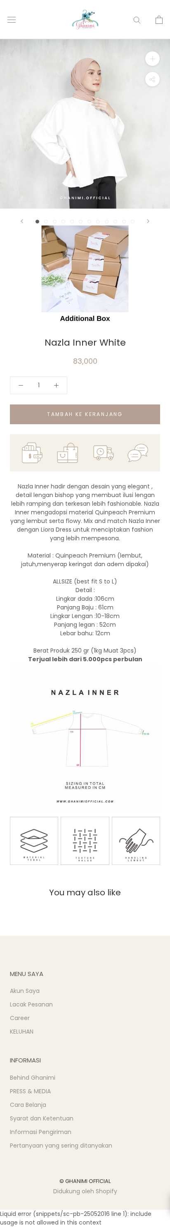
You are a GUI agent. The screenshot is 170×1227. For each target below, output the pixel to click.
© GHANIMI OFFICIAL (85, 1181)
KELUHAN (21, 1031)
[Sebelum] (22, 221)
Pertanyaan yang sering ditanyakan (61, 1145)
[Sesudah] (148, 221)
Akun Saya (25, 991)
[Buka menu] (11, 19)
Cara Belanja (28, 1105)
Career (20, 1018)
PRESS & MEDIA (30, 1091)
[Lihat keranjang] (159, 20)
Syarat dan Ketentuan (41, 1118)
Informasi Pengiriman (40, 1132)
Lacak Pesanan (31, 1004)
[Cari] (137, 19)
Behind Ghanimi (32, 1078)
